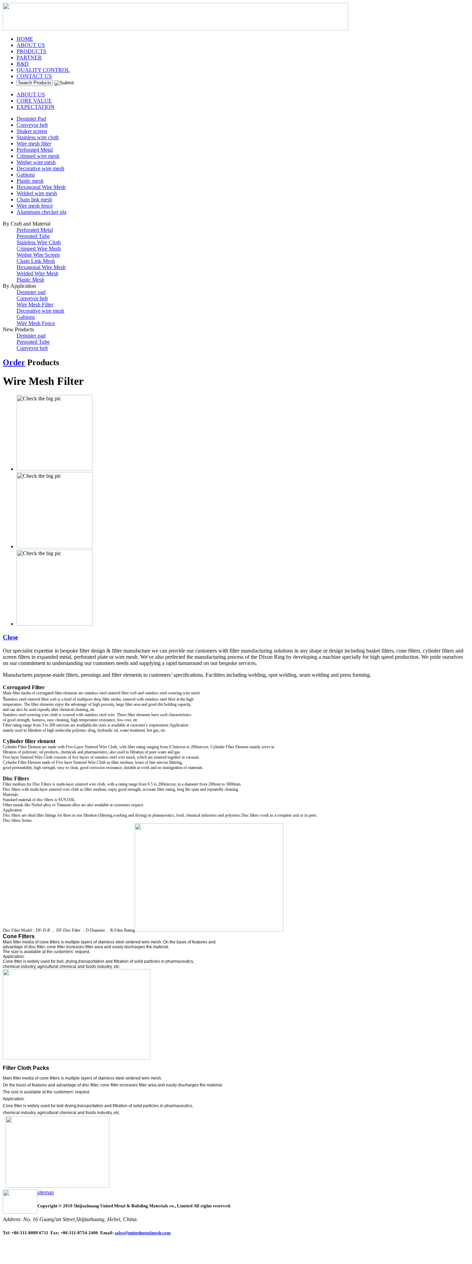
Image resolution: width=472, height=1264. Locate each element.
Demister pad (31, 292)
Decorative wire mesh (40, 168)
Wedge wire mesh (36, 162)
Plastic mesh (30, 181)
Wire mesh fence (35, 206)
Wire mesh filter (34, 143)
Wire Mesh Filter (35, 304)
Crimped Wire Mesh (39, 248)
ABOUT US (31, 94)
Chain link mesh (34, 199)
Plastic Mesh (30, 280)
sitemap (45, 1192)
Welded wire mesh (37, 193)
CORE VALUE (34, 101)
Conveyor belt (32, 125)
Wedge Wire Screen (38, 255)
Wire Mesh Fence (36, 323)
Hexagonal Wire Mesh (41, 187)
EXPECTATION (36, 107)
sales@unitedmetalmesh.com (143, 1232)
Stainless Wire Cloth (39, 242)
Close (10, 637)
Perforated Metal (35, 150)
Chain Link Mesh (36, 261)
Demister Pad (31, 119)
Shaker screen (32, 131)
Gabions (26, 175)
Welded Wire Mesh (37, 273)
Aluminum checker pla (41, 212)
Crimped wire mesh (38, 156)
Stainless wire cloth (38, 137)
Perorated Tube (33, 236)
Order (14, 362)
